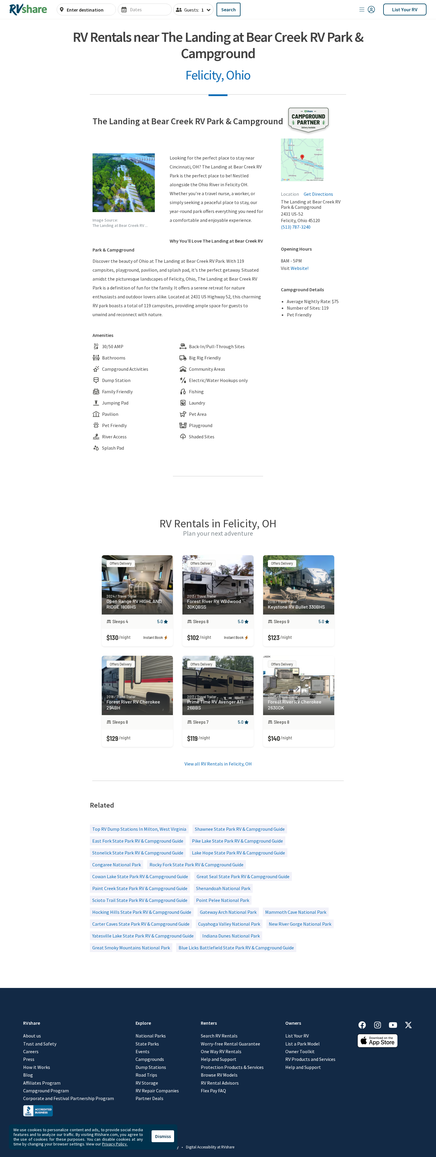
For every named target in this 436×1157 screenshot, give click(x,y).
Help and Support (218, 1059)
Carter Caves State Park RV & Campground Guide (141, 924)
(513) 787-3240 (296, 227)
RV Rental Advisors (220, 1083)
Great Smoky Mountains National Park (131, 948)
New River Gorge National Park (300, 924)
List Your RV (405, 9)
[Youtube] (396, 1024)
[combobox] (89, 10)
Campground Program (46, 1090)
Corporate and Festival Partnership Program (68, 1098)
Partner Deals (149, 1098)
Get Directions (318, 194)
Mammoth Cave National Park (295, 912)
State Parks (147, 1043)
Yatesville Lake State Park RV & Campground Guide (143, 936)
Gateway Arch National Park (228, 912)
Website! (299, 268)
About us (32, 1035)
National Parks (151, 1035)
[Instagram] (380, 1024)
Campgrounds (150, 1059)
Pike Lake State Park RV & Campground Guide (237, 841)
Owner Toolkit (300, 1051)
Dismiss (163, 1136)
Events (142, 1051)
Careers (31, 1051)
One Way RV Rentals (221, 1051)
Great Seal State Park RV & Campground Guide (243, 876)
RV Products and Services (310, 1059)
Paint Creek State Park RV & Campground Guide (139, 888)
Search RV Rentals (219, 1035)
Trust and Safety (39, 1043)
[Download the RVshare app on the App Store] (377, 1046)
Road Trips (146, 1075)
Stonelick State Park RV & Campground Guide (137, 853)
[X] (408, 1024)
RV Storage (147, 1083)
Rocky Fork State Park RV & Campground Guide (196, 865)
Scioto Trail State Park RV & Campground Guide (139, 900)
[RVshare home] (28, 9)
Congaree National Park (116, 865)
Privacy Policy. (115, 1144)
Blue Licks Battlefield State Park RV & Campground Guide (236, 948)
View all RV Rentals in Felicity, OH (218, 764)
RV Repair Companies (157, 1090)
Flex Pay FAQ (213, 1090)
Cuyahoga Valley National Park (229, 924)
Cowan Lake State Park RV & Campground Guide (140, 876)
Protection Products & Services (232, 1067)
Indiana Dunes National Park (231, 936)
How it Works (36, 1067)
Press (28, 1059)
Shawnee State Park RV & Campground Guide (240, 829)
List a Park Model (302, 1043)
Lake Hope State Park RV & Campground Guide (238, 853)
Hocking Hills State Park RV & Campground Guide (141, 912)
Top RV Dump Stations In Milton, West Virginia (139, 829)
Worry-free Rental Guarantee (230, 1043)
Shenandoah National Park (223, 888)
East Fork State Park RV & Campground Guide (137, 841)
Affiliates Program (42, 1083)
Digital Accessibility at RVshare (210, 1147)
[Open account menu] (367, 9)
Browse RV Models (219, 1075)
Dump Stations (151, 1067)
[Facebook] (365, 1024)
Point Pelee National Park (222, 900)
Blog (28, 1075)
